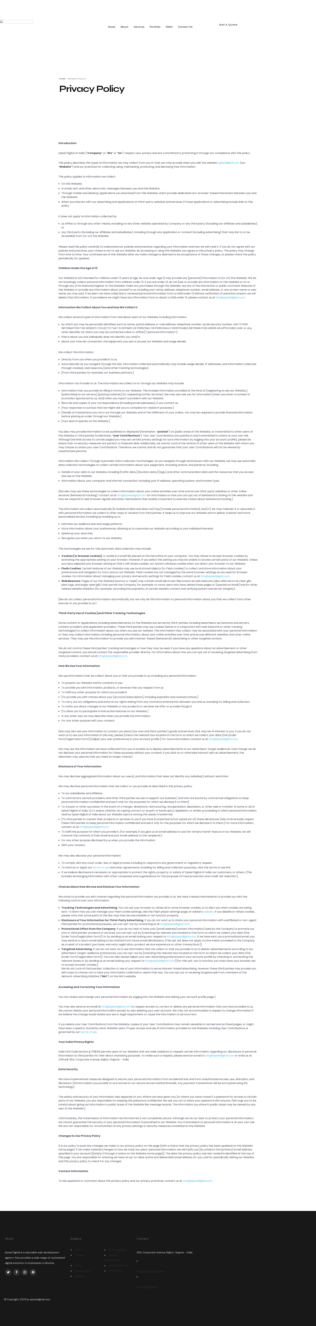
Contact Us (115, 1271)
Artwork (79, 1255)
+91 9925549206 (147, 1287)
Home (62, 78)
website (208, 912)
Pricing (78, 1265)
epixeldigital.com (228, 163)
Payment (79, 1276)
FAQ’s (77, 1249)
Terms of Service (118, 1265)
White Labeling (117, 1249)
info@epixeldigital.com (230, 297)
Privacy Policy (82, 1271)
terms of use (101, 867)
